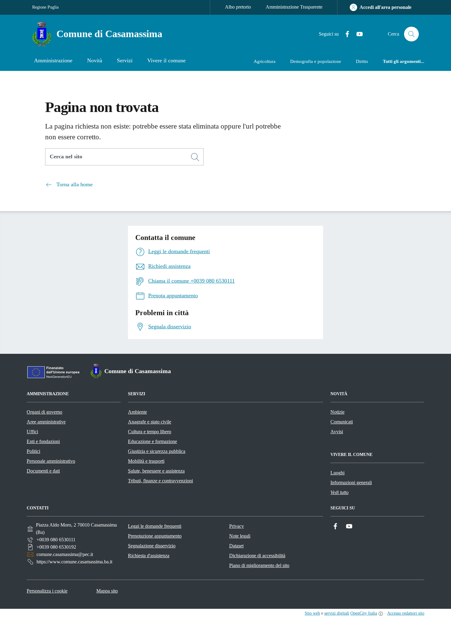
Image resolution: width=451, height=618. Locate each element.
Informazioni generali (351, 482)
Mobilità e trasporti (146, 461)
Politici (33, 451)
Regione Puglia (45, 7)
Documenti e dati (43, 470)
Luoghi (337, 472)
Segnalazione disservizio (151, 545)
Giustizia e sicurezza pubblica (156, 451)
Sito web (312, 613)
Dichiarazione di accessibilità (257, 555)
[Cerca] (195, 157)
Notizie (337, 412)
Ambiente (137, 412)
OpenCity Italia (363, 613)
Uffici (32, 431)
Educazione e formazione (152, 441)
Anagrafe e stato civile (149, 421)
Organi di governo (44, 412)
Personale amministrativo (51, 461)
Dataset (236, 545)
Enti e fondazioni (43, 441)
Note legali (239, 536)
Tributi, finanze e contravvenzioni (160, 480)
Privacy (236, 526)
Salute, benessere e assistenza (156, 470)
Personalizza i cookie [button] (47, 590)
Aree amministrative (46, 421)
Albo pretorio (238, 7)
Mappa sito (107, 590)
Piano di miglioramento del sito (259, 565)
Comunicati (341, 421)
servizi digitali (336, 613)
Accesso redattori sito (405, 613)
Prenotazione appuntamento (155, 536)
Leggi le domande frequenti (154, 526)
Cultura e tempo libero (149, 431)
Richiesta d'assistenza (148, 555)
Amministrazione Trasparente (294, 7)
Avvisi (336, 431)
